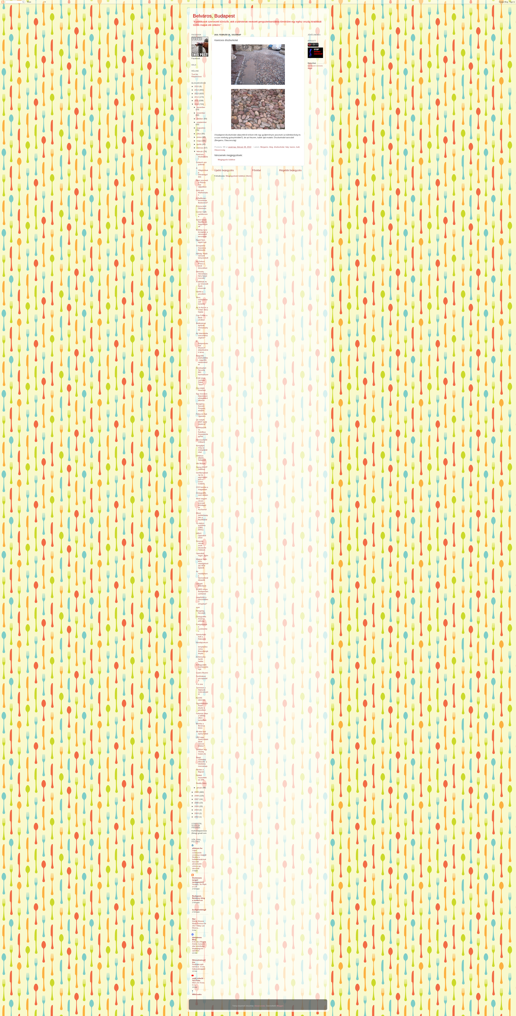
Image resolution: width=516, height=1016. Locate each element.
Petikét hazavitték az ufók (201, 777)
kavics (292, 147)
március (200, 148)
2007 (196, 799)
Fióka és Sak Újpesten (201, 415)
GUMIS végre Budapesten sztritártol (202, 591)
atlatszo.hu (197, 848)
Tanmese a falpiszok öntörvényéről (202, 691)
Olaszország (219, 150)
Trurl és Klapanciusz (196, 75)
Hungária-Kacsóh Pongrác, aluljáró (201, 407)
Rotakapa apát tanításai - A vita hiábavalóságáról (198, 966)
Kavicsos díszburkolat (202, 156)
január (200, 788)
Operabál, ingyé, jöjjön (202, 554)
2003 (196, 813)
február (200, 151)
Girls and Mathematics (202, 192)
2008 (196, 796)
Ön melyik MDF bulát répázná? (201, 422)
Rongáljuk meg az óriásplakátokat (201, 449)
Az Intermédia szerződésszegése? (202, 335)
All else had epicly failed (202, 733)
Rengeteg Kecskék (200, 612)
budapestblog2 (199, 910)
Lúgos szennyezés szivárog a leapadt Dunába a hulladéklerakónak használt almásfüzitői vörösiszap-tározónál (199, 859)
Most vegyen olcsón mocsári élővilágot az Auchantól (201, 504)
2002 (196, 817)
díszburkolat (279, 147)
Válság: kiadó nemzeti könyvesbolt (202, 256)
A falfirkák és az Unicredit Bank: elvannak (202, 285)
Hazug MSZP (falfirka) (201, 468)
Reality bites (201, 783)
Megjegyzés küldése (226, 160)
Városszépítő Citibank (201, 441)
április (199, 144)
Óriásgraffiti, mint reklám (202, 494)
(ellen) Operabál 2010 (201, 535)
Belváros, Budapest (214, 16)
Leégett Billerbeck (201, 585)
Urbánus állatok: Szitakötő (201, 458)
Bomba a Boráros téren (200, 726)
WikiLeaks (197, 994)
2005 (196, 806)
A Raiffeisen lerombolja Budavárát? (202, 200)
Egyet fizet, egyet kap (201, 241)
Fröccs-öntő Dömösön (201, 207)
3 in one (199, 684)
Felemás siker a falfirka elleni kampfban (202, 717)
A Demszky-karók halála (201, 659)
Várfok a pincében (201, 293)
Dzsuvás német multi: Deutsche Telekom (201, 545)
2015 (196, 86)
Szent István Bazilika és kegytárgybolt (201, 223)
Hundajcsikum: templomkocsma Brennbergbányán (202, 647)
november (201, 113)
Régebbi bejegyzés (290, 170)
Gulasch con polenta (201, 163)
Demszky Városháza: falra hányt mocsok (202, 275)
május (199, 141)
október (200, 119)
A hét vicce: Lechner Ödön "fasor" (201, 381)
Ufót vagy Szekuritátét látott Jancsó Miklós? (202, 741)
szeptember (202, 122)
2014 (196, 90)
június (199, 137)
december (201, 107)
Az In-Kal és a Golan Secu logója (202, 310)
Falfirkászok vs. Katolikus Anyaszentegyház (202, 432)
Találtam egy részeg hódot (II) (201, 751)
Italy (287, 147)
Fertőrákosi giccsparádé (201, 678)
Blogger (280, 1006)
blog (271, 147)
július (199, 134)
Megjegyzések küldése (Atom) (238, 176)
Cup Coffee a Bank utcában (201, 317)
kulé (298, 147)
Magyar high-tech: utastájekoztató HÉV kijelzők (202, 563)
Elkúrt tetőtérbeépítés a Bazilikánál (202, 516)
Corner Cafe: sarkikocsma (202, 214)
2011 (196, 101)
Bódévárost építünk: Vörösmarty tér (202, 326)
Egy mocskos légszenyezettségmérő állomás (202, 397)
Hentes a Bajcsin (200, 771)
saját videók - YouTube (198, 979)
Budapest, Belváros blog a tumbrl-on (198, 898)
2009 (196, 792)
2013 (196, 94)
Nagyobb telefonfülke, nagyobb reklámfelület (202, 360)
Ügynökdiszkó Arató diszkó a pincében (202, 706)
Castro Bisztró (202, 673)
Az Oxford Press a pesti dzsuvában (201, 265)
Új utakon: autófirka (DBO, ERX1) (200, 526)
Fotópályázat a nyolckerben (201, 627)
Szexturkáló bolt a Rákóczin (201, 637)
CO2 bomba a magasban (202, 488)
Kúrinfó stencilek (200, 699)
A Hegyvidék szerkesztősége (202, 667)
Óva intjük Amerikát (201, 389)
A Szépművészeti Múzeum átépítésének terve (202, 346)
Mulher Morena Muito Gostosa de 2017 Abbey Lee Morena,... (199, 924)
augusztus (201, 128)
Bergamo (264, 147)
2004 (196, 810)
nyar (198, 607)
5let (194, 919)
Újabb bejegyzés (224, 170)
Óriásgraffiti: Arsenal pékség (201, 619)
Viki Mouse (200, 464)
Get (309, 66)
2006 (196, 803)
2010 (196, 104)
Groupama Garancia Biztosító (201, 248)
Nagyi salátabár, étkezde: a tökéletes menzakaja (201, 761)
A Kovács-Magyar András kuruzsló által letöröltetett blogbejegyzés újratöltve (199, 946)
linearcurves (260, 1006)
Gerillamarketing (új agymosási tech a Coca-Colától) (202, 478)
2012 (196, 97)
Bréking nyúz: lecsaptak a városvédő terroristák (202, 233)
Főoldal (256, 170)
